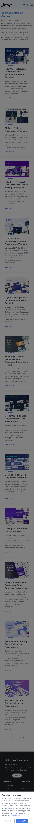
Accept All (22, 821)
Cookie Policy (15, 816)
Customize (8, 821)
